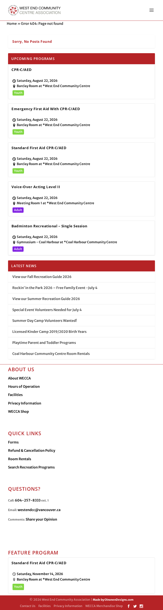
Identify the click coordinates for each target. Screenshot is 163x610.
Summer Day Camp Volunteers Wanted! (44, 320)
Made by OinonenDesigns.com (113, 600)
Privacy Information (24, 403)
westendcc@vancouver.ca (39, 510)
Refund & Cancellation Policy (31, 450)
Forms (13, 442)
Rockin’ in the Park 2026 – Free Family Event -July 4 (54, 288)
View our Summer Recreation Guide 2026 (46, 299)
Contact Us (27, 606)
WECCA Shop (18, 411)
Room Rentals (19, 459)
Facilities (15, 395)
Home (12, 23)
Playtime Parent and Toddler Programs (44, 342)
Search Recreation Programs (31, 467)
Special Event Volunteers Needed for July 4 (47, 310)
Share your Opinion (41, 519)
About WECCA (19, 378)
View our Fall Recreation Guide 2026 (42, 277)
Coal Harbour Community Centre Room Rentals (51, 354)
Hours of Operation (24, 386)
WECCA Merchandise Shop (104, 606)
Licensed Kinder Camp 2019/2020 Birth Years (49, 331)
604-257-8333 (28, 500)
